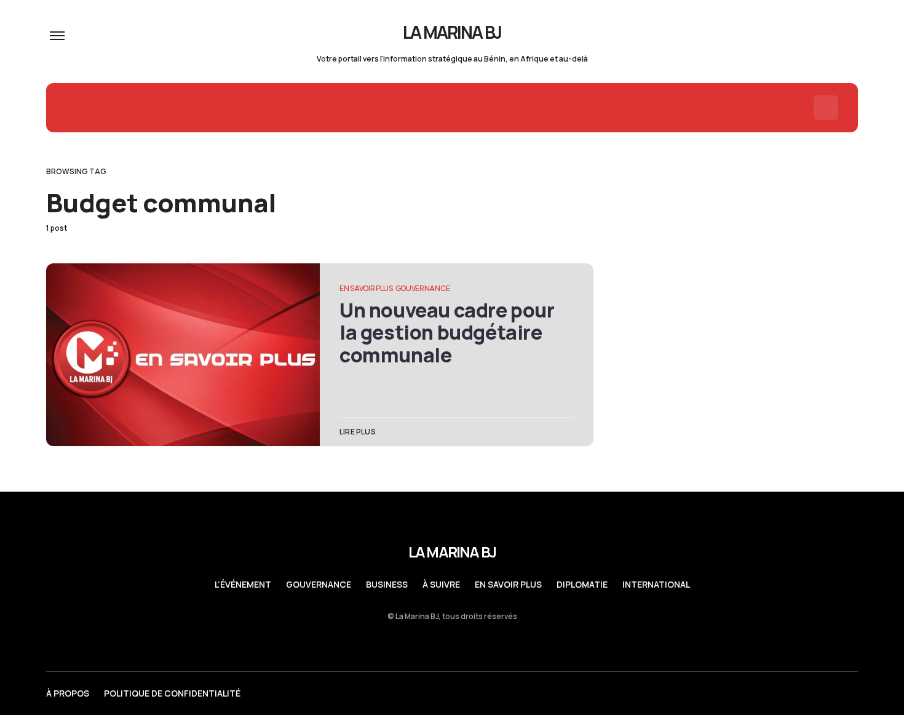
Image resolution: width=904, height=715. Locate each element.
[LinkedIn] (780, 693)
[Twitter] (756, 693)
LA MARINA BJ (452, 32)
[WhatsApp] (805, 693)
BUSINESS (387, 584)
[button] (57, 35)
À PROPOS (67, 693)
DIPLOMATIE (582, 584)
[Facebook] (829, 693)
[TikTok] (853, 693)
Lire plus (357, 431)
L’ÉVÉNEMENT (243, 584)
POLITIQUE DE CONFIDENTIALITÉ (172, 693)
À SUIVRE (441, 584)
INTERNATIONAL (656, 584)
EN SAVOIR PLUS (366, 288)
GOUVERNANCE (422, 288)
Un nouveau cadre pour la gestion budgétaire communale (447, 333)
